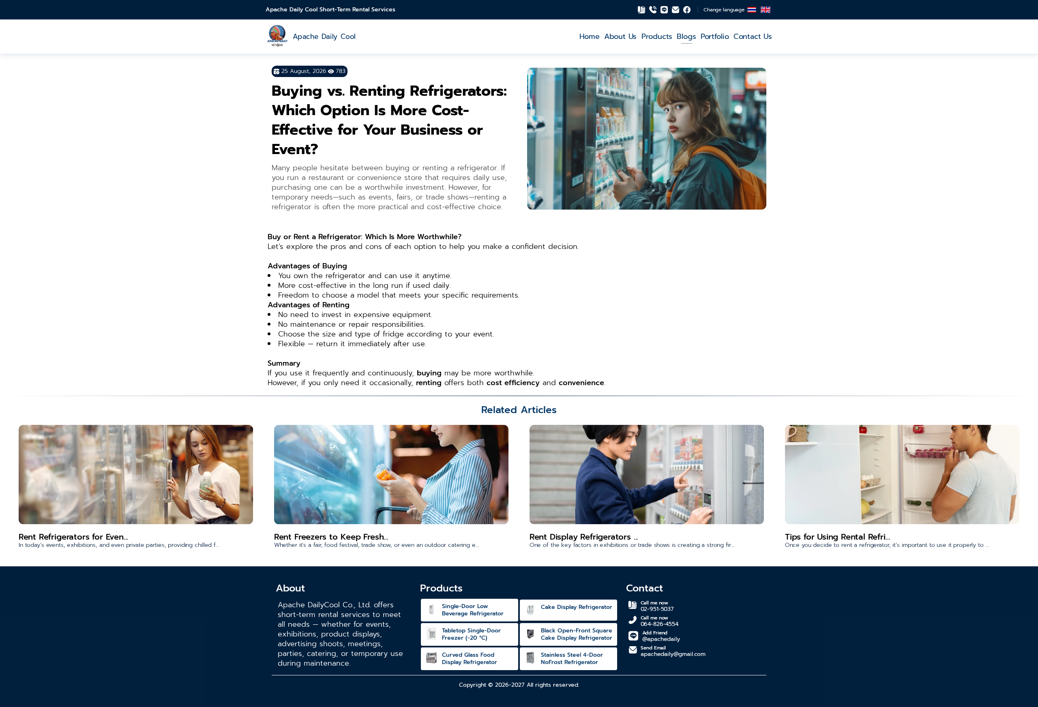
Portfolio (715, 36)
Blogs (686, 36)
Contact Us (752, 36)
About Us (620, 36)
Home (589, 36)
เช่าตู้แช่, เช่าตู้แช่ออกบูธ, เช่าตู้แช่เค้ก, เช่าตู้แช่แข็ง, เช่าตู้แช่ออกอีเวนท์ (8, 8)
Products (656, 36)
